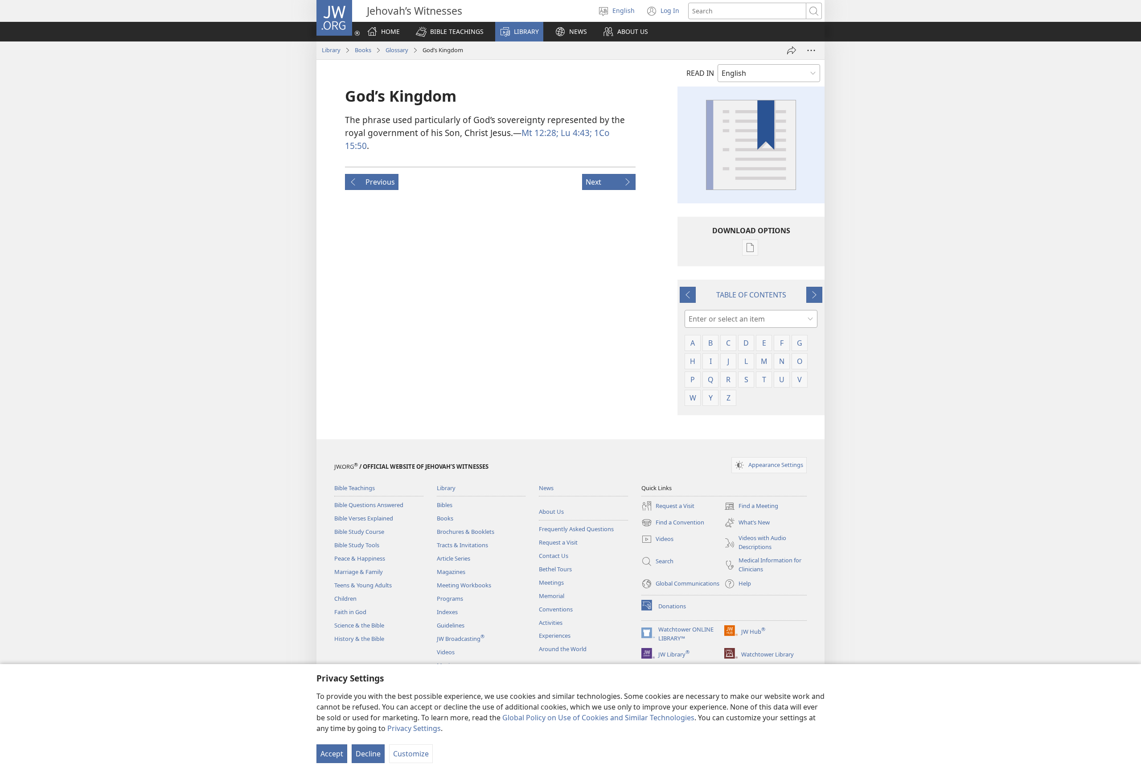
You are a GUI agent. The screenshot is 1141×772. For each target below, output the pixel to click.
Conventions (556, 609)
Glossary (397, 50)
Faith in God (350, 612)
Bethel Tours (555, 569)
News (546, 488)
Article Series (453, 558)
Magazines (451, 572)
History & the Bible (359, 639)
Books (363, 50)
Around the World (563, 649)
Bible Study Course (359, 532)
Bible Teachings (354, 488)
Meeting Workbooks (464, 585)
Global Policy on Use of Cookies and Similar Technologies (598, 717)
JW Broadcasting (460, 639)
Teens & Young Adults (363, 585)
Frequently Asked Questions (576, 529)
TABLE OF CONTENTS (751, 295)
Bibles (444, 505)
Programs (450, 598)
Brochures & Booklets (465, 532)
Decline (368, 754)
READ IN (700, 73)
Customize (411, 754)
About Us (551, 512)
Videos (446, 652)
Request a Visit (558, 542)
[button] (449, 31)
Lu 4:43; (575, 133)
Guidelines (450, 625)
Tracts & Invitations (462, 545)
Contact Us (553, 556)
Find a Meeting (751, 507)
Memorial (551, 596)
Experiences (554, 636)
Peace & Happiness (359, 558)
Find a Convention (672, 523)
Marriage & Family (358, 572)
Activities (550, 623)
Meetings (551, 582)
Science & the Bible (359, 625)
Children (345, 598)
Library (331, 50)
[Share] (792, 50)
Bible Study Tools (356, 545)
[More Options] (811, 50)
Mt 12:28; (539, 133)
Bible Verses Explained (363, 518)
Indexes (447, 612)
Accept (331, 754)
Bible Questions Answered (368, 505)
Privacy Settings (414, 728)
